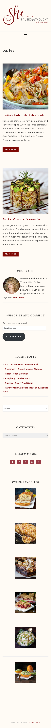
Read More (10, 150)
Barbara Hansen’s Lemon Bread (21, 364)
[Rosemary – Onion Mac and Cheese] (25, 534)
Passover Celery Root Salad (19, 383)
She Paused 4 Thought (25, 15)
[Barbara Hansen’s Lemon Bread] (25, 499)
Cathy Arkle (34, 723)
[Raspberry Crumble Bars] (25, 603)
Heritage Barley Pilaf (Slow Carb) (24, 115)
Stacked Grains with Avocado (21, 219)
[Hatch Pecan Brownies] (25, 568)
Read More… (19, 298)
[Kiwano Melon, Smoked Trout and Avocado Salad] (25, 673)
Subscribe (14, 336)
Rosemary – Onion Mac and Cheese (23, 369)
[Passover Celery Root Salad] (25, 638)
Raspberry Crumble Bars (17, 378)
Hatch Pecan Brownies (16, 374)
